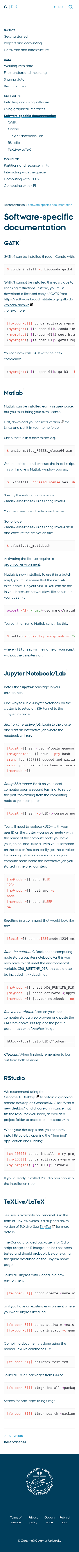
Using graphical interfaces (24, 109)
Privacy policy (33, 1519)
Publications (64, 1519)
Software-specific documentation (30, 115)
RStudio (14, 142)
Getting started (16, 36)
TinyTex (45, 1226)
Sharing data (14, 79)
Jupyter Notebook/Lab (25, 136)
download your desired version (36, 422)
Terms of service (16, 1519)
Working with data (18, 65)
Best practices (15, 86)
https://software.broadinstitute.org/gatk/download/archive (38, 302)
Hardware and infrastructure (26, 50)
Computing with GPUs (21, 179)
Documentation (14, 204)
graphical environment (22, 564)
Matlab (13, 129)
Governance (50, 1519)
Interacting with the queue (25, 172)
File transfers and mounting (25, 72)
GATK (12, 122)
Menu (58, 7)
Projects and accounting (23, 43)
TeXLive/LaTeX (19, 149)
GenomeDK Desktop (19, 1097)
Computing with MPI (20, 185)
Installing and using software (26, 102)
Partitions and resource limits (26, 165)
